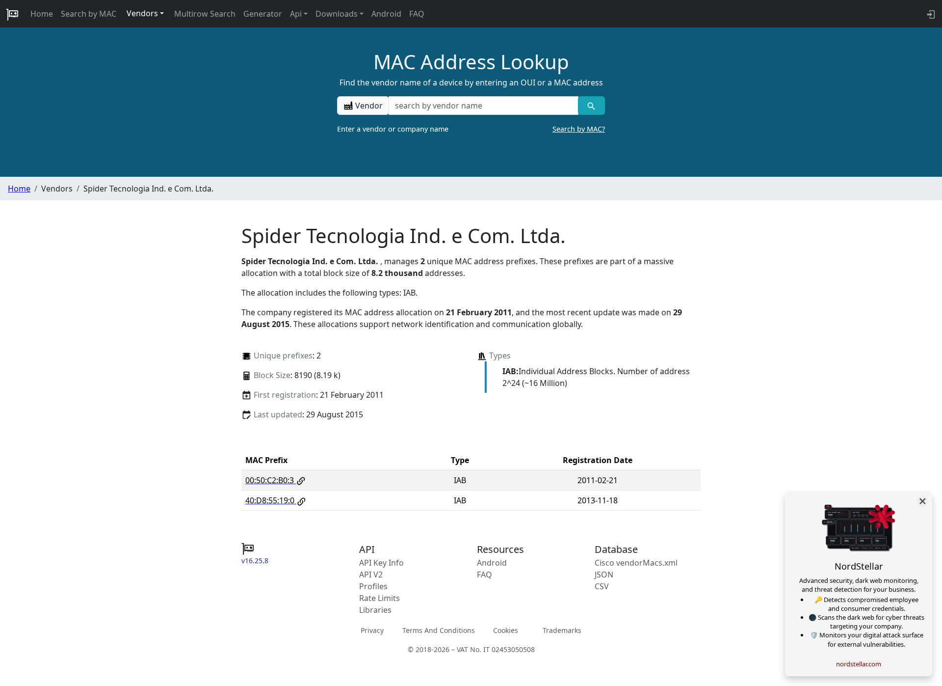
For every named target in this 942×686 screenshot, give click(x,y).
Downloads (336, 13)
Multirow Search (205, 13)
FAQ (416, 13)
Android (386, 13)
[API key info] (930, 14)
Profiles (373, 586)
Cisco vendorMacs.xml (636, 562)
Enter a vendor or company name (471, 129)
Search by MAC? (578, 129)
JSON (604, 574)
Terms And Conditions (438, 629)
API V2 (371, 574)
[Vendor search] (591, 105)
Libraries (375, 609)
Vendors (142, 13)
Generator (262, 13)
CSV (602, 586)
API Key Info (381, 562)
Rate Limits (379, 598)
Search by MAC (88, 13)
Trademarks (562, 629)
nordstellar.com (858, 663)
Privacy (372, 629)
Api (296, 13)
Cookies (505, 629)
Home (41, 13)
